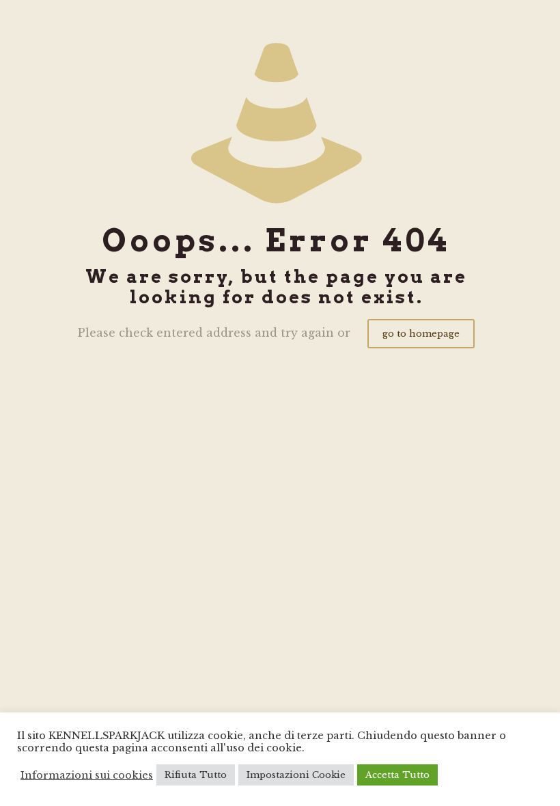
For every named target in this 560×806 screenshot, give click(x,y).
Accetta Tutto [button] (397, 775)
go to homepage (421, 333)
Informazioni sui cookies (86, 775)
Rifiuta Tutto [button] (196, 775)
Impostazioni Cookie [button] (296, 775)
